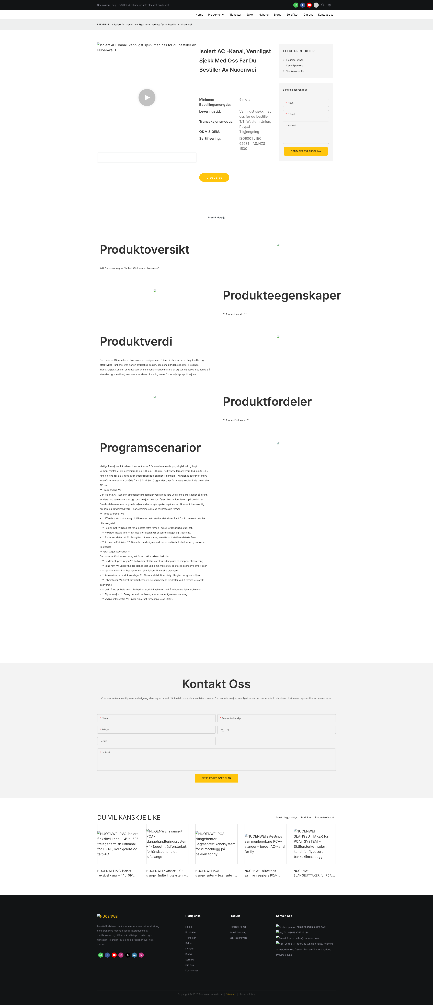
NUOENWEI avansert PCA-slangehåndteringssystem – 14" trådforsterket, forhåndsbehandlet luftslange (166, 873)
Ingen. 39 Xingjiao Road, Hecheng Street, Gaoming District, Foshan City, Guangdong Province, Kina (305, 949)
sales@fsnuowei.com (307, 938)
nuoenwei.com (215, 994)
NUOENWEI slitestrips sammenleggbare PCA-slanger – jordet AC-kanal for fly (265, 873)
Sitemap (231, 994)
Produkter (306, 817)
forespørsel (214, 177)
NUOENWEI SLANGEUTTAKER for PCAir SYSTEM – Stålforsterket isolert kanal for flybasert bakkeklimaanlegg (314, 873)
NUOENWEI (103, 24)
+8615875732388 (298, 932)
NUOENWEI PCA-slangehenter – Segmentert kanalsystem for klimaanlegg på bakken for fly (215, 873)
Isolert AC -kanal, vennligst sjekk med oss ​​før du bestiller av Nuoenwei (153, 24)
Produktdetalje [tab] (216, 217)
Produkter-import (324, 817)
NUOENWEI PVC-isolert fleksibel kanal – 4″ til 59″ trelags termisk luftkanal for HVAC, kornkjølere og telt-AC (118, 873)
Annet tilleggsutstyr (286, 817)
